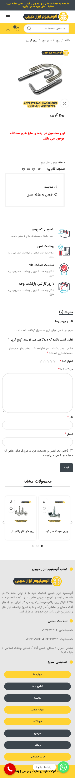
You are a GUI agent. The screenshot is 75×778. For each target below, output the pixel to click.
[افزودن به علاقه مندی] (44, 509)
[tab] (66, 312)
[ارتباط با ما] (63, 767)
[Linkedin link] (28, 169)
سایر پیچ (46, 40)
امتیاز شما (66, 361)
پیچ (57, 40)
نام (70, 417)
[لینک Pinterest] (33, 169)
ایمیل (69, 434)
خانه (67, 40)
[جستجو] (29, 28)
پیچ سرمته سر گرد (56, 531)
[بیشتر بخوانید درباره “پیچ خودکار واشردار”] (11, 501)
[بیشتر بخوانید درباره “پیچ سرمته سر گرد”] (44, 501)
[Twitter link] (39, 169)
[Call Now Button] (10, 769)
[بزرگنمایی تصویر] (64, 103)
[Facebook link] (44, 169)
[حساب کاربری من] (8, 28)
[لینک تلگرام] (23, 169)
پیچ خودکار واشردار (22, 531)
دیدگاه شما (65, 369)
